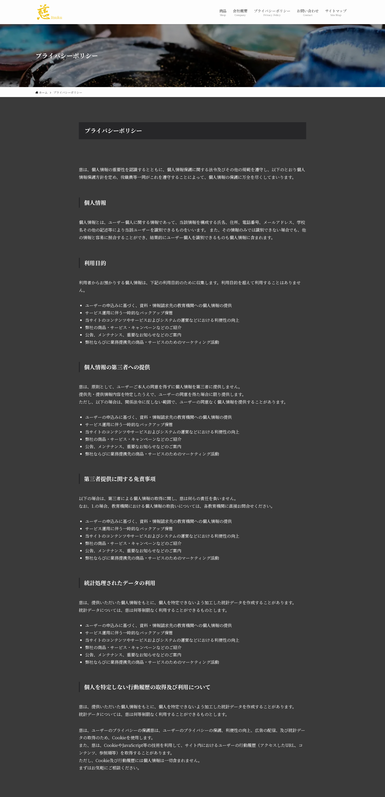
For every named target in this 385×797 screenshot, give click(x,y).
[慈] (49, 12)
